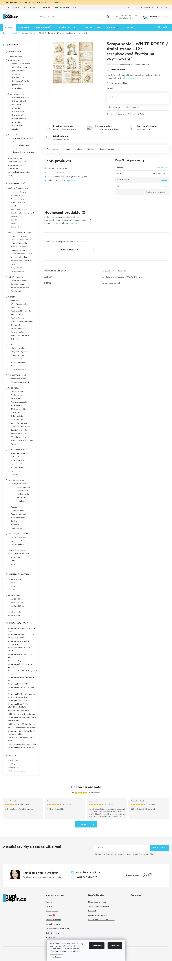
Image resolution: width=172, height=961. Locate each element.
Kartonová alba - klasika (19, 257)
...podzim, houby (17, 84)
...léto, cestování (17, 115)
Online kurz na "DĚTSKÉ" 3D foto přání (21, 689)
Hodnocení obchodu (61, 7)
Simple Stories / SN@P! (20, 250)
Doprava (6, 7)
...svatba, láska (16, 74)
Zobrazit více (86, 824)
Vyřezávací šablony (18, 541)
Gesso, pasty (15, 412)
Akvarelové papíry (17, 199)
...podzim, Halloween (19, 118)
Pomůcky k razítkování (19, 369)
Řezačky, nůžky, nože (18, 514)
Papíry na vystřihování (19, 209)
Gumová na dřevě (17, 355)
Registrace (163, 7)
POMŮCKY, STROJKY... (16, 480)
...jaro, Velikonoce (17, 77)
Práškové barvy (16, 405)
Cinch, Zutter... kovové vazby (18, 554)
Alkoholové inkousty (18, 453)
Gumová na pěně (17, 359)
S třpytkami (21, 501)
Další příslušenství (17, 271)
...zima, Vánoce (16, 88)
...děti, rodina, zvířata (19, 67)
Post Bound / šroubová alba (21, 240)
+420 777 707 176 (128, 15)
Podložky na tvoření (18, 517)
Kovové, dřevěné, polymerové (22, 321)
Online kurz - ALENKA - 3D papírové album (21, 629)
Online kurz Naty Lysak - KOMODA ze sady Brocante (22, 719)
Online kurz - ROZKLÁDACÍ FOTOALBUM (18, 642)
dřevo (164, 186)
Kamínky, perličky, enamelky (21, 311)
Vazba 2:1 (14, 561)
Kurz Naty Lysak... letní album (18, 710)
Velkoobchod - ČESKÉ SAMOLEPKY (101, 920)
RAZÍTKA (11, 345)
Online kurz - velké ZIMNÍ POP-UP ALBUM (21, 655)
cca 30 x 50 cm (17, 602)
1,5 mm (13, 586)
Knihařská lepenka (14, 579)
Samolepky (15, 300)
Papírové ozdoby (17, 314)
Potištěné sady (16, 291)
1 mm (13, 583)
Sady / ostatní (16, 227)
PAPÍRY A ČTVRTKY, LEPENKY (19, 188)
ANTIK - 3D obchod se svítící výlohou (22, 727)
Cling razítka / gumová (19, 352)
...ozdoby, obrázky (17, 125)
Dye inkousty (15, 471)
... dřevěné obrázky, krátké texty (22, 152)
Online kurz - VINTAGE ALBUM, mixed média (22, 672)
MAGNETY (15, 524)
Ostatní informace (106, 149)
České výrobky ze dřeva (17, 135)
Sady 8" (14, 220)
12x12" (164, 179)
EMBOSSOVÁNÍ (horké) (17, 375)
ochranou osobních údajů (144, 854)
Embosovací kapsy (17, 544)
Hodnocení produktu (73, 149)
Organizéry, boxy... (18, 510)
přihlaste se (56, 223)
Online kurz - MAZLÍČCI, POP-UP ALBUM (20, 649)
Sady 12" (14, 216)
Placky (10, 175)
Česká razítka (13, 168)
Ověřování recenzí (52, 933)
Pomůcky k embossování (20, 382)
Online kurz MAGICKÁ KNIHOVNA (21, 747)
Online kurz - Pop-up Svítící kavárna (21, 661)
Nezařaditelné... (16, 528)
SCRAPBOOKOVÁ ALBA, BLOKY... (21, 233)
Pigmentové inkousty (18, 464)
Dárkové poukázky (15, 56)
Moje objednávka (30, 7)
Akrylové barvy (16, 395)
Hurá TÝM (92, 911)
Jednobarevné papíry (18, 192)
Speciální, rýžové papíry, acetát (22, 213)
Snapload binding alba (19, 243)
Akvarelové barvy (17, 391)
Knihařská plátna (14, 595)
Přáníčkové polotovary (19, 280)
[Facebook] (145, 875)
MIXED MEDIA (13, 388)
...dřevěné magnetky (18, 142)
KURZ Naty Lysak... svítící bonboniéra (21, 714)
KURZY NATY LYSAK (18, 623)
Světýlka (14, 521)
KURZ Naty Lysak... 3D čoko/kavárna (21, 724)
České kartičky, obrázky (16, 165)
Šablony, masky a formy (19, 433)
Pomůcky (14, 444)
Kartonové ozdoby (17, 332)
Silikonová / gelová (18, 348)
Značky (12, 755)
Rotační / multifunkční (19, 362)
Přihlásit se (159, 848)
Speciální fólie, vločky (19, 430)
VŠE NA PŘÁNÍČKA (15, 277)
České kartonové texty (16, 94)
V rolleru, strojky (23, 494)
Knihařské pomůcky (15, 612)
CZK (133, 7)
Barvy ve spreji (16, 398)
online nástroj (72, 951)
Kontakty (16, 7)
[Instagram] (150, 875)
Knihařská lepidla (14, 615)
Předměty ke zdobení (19, 437)
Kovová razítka (16, 366)
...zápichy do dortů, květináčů (22, 138)
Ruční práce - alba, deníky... (18, 161)
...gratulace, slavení (18, 70)
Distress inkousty (17, 457)
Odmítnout (97, 945)
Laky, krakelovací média (19, 423)
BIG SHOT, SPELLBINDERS (18, 534)
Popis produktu (53, 149)
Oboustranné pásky (24, 487)
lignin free (71, 180)
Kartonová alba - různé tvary (21, 261)
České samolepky (14, 60)
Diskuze (90, 149)
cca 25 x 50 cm (17, 599)
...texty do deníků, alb (19, 101)
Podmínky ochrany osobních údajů (58, 928)
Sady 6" (14, 223)
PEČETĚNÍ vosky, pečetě (17, 550)
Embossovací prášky (18, 378)
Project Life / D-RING (19, 236)
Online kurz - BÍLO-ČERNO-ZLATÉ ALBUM (20, 666)
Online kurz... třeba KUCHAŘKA (20, 700)
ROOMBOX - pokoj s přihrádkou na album (21, 739)
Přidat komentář (69, 250)
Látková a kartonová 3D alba (21, 254)
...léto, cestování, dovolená (20, 81)
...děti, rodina (16, 104)
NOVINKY (13, 44)
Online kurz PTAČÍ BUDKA (18, 684)
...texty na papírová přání (20, 97)
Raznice (14, 507)
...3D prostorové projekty (20, 145)
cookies (62, 943)
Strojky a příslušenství (19, 537)
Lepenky (14, 206)
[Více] (162, 27)
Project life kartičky (18, 202)
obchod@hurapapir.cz (87, 872)
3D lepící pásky (22, 490)
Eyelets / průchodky (18, 328)
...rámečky (14, 129)
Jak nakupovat (51, 937)
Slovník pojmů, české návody (99, 906)
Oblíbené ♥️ (45, 7)
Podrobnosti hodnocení (141, 64)
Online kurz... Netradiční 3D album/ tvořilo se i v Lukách (21, 732)
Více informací (129, 78)
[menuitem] (9, 27)
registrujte (73, 223)
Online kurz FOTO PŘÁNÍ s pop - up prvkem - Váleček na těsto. (21, 695)
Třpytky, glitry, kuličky (19, 409)
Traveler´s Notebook (18, 247)
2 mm (13, 590)
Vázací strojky (16, 557)
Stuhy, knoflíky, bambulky (20, 335)
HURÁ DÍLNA (15, 51)
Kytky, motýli (15, 307)
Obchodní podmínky (53, 924)
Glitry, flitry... (15, 339)
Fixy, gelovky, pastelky (19, 402)
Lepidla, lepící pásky (18, 483)
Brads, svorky (16, 325)
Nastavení (56, 957)
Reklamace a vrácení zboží (98, 915)
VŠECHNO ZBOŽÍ (17, 183)
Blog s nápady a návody (97, 902)
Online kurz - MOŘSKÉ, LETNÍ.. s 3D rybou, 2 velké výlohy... (21, 636)
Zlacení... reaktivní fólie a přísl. (22, 440)
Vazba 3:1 (14, 564)
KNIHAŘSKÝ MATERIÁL (19, 574)
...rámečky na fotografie (19, 149)
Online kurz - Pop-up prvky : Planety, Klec (21, 679)
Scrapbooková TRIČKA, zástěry (19, 172)
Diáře (13, 264)
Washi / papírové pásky (19, 304)
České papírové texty (15, 158)
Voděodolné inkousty (18, 460)
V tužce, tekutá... (22, 497)
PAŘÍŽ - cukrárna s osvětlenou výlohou (22, 744)
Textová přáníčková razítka (20, 287)
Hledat (107, 17)
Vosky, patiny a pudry (18, 419)
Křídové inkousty (17, 467)
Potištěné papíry (17, 195)
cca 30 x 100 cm (17, 606)
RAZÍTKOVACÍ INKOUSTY (17, 450)
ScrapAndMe (134, 107)
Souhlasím (114, 945)
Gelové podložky (17, 416)
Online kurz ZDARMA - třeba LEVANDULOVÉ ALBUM (18, 705)
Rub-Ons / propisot (18, 318)
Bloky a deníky (16, 268)
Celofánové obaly (17, 284)
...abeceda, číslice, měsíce (20, 63)
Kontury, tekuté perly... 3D (20, 426)
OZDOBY (11, 297)
